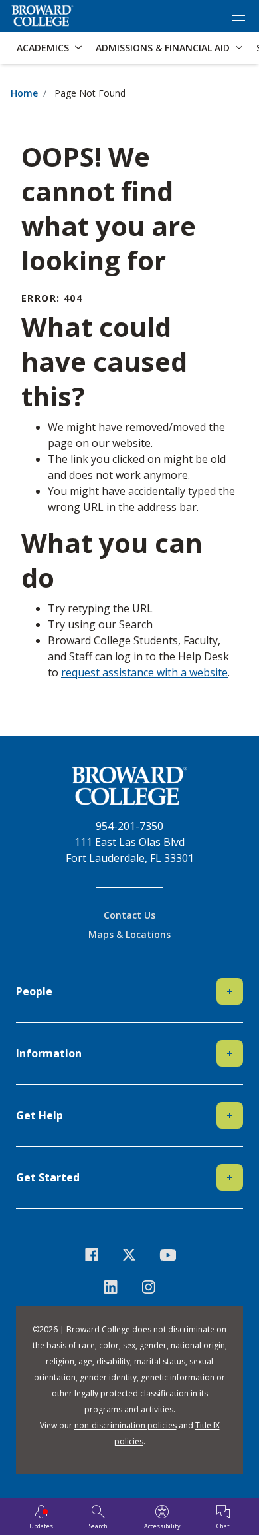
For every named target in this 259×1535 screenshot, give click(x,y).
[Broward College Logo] (42, 16)
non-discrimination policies (125, 1425)
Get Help (124, 1115)
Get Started (124, 1177)
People (124, 991)
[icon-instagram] (148, 1287)
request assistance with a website (144, 672)
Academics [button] (43, 47)
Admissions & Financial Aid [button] (163, 47)
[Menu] (238, 16)
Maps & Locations (129, 934)
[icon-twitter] (130, 1254)
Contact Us (129, 915)
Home (24, 93)
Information (124, 1053)
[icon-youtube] (168, 1254)
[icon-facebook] (92, 1254)
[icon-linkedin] (111, 1287)
